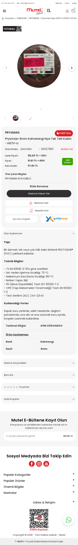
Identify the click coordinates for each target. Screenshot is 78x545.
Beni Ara (8, 375)
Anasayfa (9, 18)
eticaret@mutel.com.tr (25, 3)
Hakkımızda (59, 3)
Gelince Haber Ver (39, 193)
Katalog (74, 3)
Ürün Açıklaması (13, 233)
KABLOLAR (21, 18)
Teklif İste (65, 133)
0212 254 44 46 (7, 3)
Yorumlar (24, 387)
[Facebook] (32, 464)
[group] (39, 66)
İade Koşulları (11, 399)
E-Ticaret (28, 541)
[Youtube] (46, 464)
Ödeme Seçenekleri (15, 362)
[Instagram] (39, 464)
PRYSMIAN (34, 18)
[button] (6, 67)
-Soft (19, 541)
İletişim (67, 3)
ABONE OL (68, 436)
